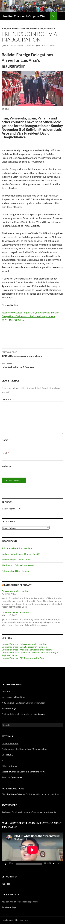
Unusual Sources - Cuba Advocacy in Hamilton (24, 644)
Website (6, 466)
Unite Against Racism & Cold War (18, 365)
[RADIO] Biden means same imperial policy (22, 354)
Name (5, 439)
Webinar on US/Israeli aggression (18, 565)
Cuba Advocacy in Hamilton (15, 591)
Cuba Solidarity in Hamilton (15, 612)
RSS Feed (6, 883)
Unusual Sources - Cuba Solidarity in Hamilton (24, 646)
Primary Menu (61, 16)
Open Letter (16, 777)
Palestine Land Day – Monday (16, 571)
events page (39, 714)
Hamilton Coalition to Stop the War (23, 16)
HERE (10, 754)
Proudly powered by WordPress (15, 920)
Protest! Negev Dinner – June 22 (17, 559)
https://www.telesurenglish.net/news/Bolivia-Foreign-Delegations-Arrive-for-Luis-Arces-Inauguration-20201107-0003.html (31, 316)
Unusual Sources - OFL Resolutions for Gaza (23, 658)
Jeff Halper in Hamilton (13, 697)
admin (30, 45)
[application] (32, 850)
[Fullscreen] (59, 864)
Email (5, 452)
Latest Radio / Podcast (17, 585)
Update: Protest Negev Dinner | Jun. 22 (21, 554)
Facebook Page (9, 708)
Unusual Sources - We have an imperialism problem (27, 649)
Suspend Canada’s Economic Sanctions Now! (23, 771)
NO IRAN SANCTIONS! (13, 788)
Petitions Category (16, 794)
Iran (4, 28)
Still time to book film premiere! (17, 548)
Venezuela (49, 28)
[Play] (5, 864)
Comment (8, 399)
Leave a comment (47, 45)
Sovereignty (36, 28)
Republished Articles (18, 28)
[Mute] (54, 864)
